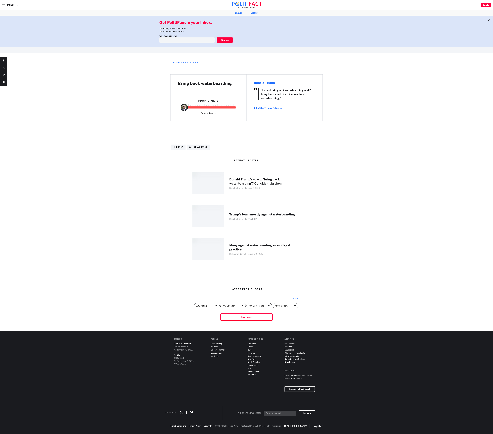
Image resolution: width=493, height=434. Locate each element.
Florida (250, 347)
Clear (295, 298)
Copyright (208, 426)
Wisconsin (252, 374)
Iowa (250, 350)
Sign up (307, 413)
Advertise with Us (292, 356)
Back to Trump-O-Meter (184, 62)
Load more (246, 317)
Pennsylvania (253, 365)
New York (251, 359)
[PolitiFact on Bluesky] (191, 412)
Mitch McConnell (218, 350)
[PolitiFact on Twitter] (181, 412)
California (252, 344)
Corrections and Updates (295, 359)
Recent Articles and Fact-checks (298, 375)
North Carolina (254, 362)
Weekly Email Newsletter (174, 28)
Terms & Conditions (178, 426)
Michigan (251, 353)
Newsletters (290, 362)
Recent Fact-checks (293, 378)
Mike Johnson (216, 353)
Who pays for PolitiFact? (295, 353)
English (238, 13)
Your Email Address (168, 36)
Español (254, 13)
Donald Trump (264, 83)
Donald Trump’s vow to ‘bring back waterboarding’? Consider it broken (255, 181)
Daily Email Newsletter (173, 31)
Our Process (290, 344)
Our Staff (288, 347)
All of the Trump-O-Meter (268, 108)
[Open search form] (17, 5)
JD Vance (214, 347)
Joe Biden (215, 356)
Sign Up (225, 40)
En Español (289, 350)
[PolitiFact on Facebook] (186, 412)
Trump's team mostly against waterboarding (262, 214)
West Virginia (253, 371)
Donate (486, 5)
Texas (250, 368)
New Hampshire (254, 356)
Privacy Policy (195, 426)
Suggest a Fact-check (299, 389)
